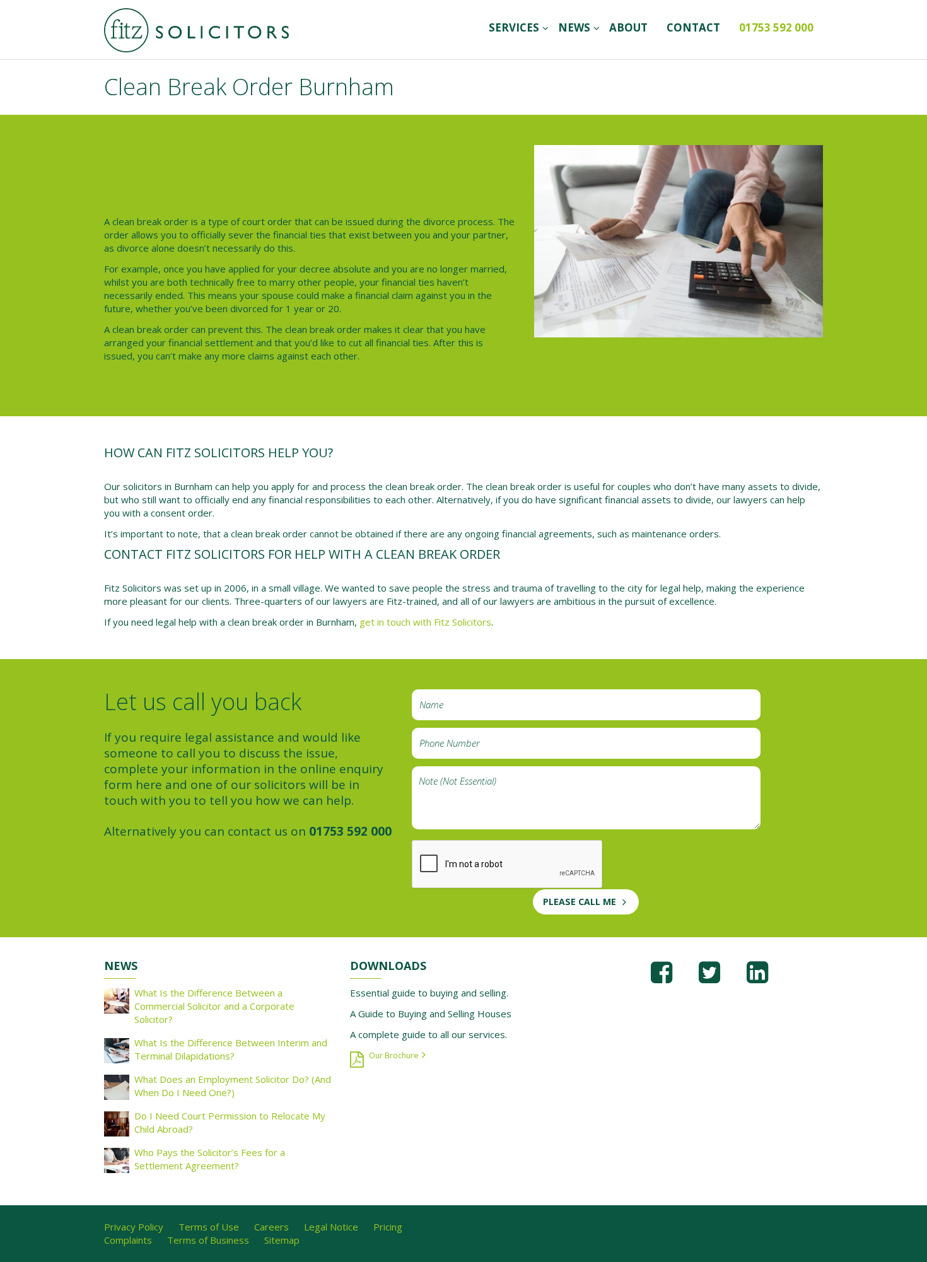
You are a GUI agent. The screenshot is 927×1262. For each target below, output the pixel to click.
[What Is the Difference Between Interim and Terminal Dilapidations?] (116, 1049)
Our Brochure (394, 1055)
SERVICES (514, 27)
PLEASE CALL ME (579, 902)
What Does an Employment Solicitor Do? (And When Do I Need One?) (232, 1086)
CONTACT (693, 27)
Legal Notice (331, 1226)
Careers (271, 1226)
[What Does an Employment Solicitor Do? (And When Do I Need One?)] (116, 1086)
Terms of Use (208, 1226)
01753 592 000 (776, 27)
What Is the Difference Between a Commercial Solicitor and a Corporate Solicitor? (214, 1005)
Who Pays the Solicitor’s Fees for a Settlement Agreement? (209, 1159)
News (574, 27)
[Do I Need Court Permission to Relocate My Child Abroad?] (116, 1122)
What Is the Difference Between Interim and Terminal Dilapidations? (230, 1049)
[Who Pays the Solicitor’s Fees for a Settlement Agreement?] (116, 1159)
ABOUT (628, 27)
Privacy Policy (133, 1226)
